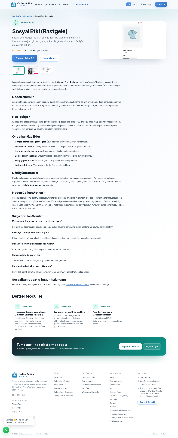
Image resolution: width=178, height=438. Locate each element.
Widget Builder (60, 388)
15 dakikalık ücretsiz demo (77, 284)
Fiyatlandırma (83, 4)
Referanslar (115, 385)
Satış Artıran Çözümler (63, 392)
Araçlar (113, 407)
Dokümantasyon (117, 421)
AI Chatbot (58, 385)
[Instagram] (23, 395)
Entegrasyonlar (116, 381)
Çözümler (49, 4)
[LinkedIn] (18, 395)
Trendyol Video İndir (119, 414)
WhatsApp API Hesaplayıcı (121, 410)
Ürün (37, 4)
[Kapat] (34, 417)
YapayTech (17, 411)
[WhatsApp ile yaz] (6, 430)
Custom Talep (116, 392)
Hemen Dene (49, 58)
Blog (112, 377)
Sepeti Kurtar (87, 381)
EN (134, 4)
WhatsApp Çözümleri (91, 392)
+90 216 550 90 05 (148, 385)
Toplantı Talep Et (147, 402)
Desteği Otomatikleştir (91, 385)
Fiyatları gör (152, 346)
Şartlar (163, 434)
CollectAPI (16, 408)
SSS (111, 388)
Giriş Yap (147, 4)
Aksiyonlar (27, 16)
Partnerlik (114, 399)
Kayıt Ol (161, 4)
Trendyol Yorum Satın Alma (121, 417)
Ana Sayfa (16, 16)
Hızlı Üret (86, 388)
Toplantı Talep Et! (25, 58)
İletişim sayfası (143, 377)
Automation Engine (62, 381)
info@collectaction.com (150, 381)
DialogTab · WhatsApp (63, 396)
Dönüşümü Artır (88, 377)
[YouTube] (13, 395)
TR (128, 4)
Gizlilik (155, 434)
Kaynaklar (64, 4)
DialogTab (16, 404)
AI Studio (58, 377)
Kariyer (113, 403)
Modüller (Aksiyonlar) (119, 396)
